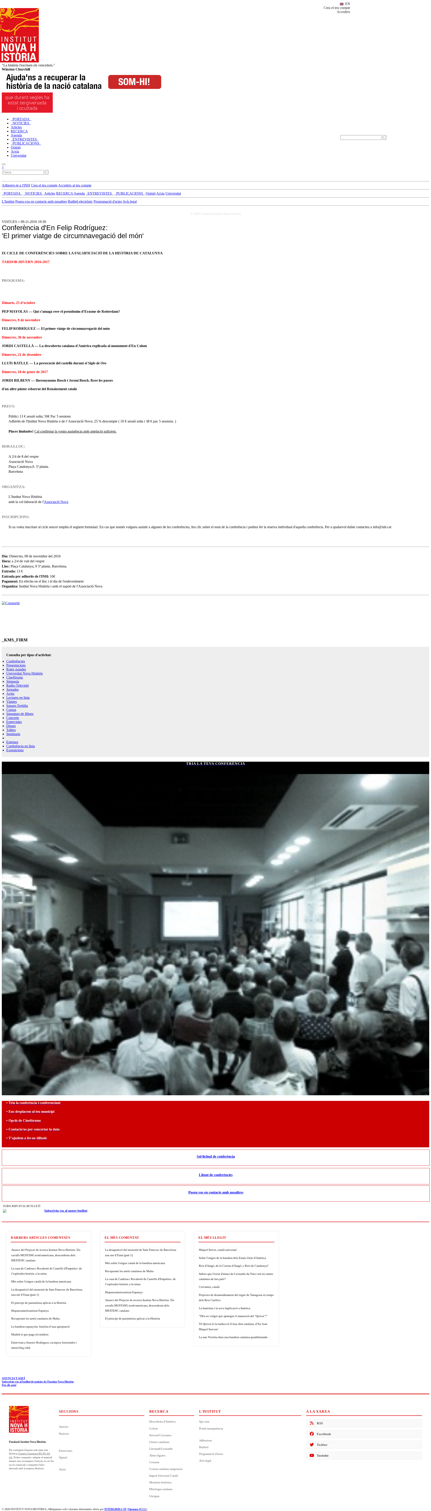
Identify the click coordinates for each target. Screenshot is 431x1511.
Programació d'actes (108, 201)
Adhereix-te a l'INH (16, 185)
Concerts (12, 718)
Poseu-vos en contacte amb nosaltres (41, 201)
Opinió (63, 1457)
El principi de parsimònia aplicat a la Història (38, 1302)
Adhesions (205, 1440)
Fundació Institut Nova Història (27, 1441)
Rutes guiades (16, 669)
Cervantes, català (209, 1287)
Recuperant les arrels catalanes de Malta (35, 1318)
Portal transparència (211, 1428)
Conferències (15, 661)
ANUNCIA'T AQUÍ (13, 1378)
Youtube (323, 1455)
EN (347, 4)
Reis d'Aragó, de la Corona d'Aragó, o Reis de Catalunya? (233, 1265)
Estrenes (12, 742)
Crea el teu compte (337, 8)
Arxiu (62, 1469)
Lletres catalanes (159, 1442)
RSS (320, 1423)
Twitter (322, 1445)
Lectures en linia (18, 697)
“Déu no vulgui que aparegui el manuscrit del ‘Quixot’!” (233, 1316)
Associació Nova (56, 502)
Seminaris (13, 734)
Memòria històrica (160, 1482)
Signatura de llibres (19, 714)
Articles (63, 1426)
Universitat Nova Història (24, 673)
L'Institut (8, 201)
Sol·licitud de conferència (216, 1156)
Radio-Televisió (17, 685)
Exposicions (15, 750)
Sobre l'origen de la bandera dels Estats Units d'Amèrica (232, 1258)
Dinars (11, 726)
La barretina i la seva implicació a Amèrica (224, 1308)
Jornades (12, 689)
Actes (10, 693)
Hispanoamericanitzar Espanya (30, 1310)
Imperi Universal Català (163, 1475)
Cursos (11, 710)
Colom (153, 1428)
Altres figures (157, 1455)
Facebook (324, 1434)
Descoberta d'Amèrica (162, 1421)
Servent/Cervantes (160, 1435)
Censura (154, 1462)
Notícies (64, 1433)
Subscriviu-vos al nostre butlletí (65, 1210)
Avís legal (130, 201)
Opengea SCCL (137, 1509)
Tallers (11, 730)
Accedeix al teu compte (74, 185)
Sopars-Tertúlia (17, 706)
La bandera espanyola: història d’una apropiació (40, 1326)
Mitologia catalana (160, 1489)
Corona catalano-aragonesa (165, 1469)
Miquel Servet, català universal (218, 1249)
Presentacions (16, 665)
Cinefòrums (14, 677)
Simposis (12, 681)
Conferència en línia (20, 746)
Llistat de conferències (216, 1175)
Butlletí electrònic (80, 201)
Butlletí (204, 1447)
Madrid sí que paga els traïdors (29, 1334)
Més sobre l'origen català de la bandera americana (41, 1281)
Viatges (11, 702)
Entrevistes (14, 722)
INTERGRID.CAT (115, 1509)
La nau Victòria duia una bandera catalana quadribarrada (233, 1337)
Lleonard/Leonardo (161, 1448)
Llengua (154, 1496)
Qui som (204, 1421)
